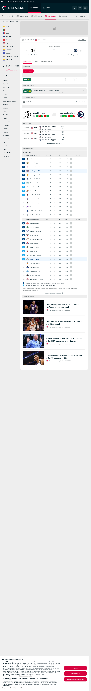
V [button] (50, 155)
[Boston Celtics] (27, 227)
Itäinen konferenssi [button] (32, 219)
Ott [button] (47, 155)
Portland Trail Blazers (36, 195)
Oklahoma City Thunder (37, 215)
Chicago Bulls (34, 235)
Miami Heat (33, 251)
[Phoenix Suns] (27, 191)
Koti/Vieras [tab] (28, 71)
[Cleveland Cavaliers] (27, 239)
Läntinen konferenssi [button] (33, 155)
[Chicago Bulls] (27, 235)
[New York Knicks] (27, 263)
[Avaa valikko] (85, 8)
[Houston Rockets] (27, 167)
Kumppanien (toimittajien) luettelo (13, 688)
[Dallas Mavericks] (27, 159)
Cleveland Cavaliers (36, 239)
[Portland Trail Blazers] (27, 195)
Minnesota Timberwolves (37, 183)
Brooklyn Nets (33, 55)
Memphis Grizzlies (35, 179)
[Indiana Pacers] (27, 247)
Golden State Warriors (37, 211)
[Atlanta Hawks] (27, 223)
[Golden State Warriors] (27, 211)
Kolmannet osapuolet (25, 676)
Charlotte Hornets (35, 231)
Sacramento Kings (35, 199)
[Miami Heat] (27, 251)
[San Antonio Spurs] (27, 203)
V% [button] (66, 155)
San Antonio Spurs (35, 203)
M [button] (59, 155)
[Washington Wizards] (27, 279)
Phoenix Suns (34, 191)
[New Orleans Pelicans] (27, 187)
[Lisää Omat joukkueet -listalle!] (27, 50)
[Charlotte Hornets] (27, 231)
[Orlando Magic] (27, 267)
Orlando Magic (34, 267)
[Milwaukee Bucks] (27, 255)
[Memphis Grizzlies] (27, 179)
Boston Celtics (34, 227)
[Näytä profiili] (33, 50)
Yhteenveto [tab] (27, 61)
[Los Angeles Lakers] (27, 175)
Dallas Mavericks (35, 159)
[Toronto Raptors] (27, 275)
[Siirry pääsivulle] (14, 8)
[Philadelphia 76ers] (27, 271)
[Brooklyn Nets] (27, 259)
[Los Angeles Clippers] (27, 171)
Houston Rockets (35, 167)
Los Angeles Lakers (36, 175)
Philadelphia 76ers (35, 271)
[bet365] (27, 79)
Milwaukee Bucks (35, 255)
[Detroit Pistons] (27, 243)
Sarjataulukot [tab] (46, 61)
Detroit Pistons (34, 243)
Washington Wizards (36, 279)
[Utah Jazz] (27, 207)
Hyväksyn (75, 668)
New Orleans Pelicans (37, 187)
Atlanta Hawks (34, 223)
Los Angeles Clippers (75, 55)
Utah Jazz (32, 207)
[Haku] (74, 8)
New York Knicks (35, 263)
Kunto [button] (78, 155)
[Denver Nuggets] (27, 163)
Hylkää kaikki (75, 673)
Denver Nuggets (35, 163)
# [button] (23, 155)
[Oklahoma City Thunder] (27, 215)
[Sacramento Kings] (27, 199)
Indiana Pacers (34, 247)
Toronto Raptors (35, 275)
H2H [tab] (36, 61)
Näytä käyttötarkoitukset (75, 679)
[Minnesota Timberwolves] (27, 183)
